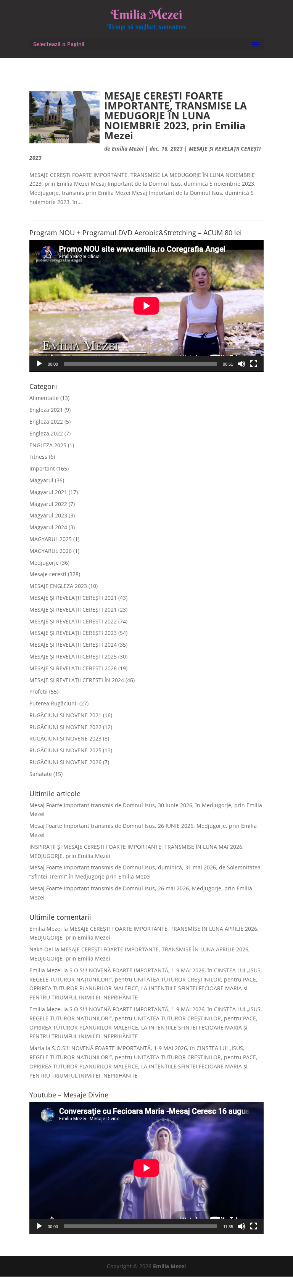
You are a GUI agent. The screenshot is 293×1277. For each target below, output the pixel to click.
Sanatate (40, 773)
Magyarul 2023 (48, 515)
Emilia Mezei (127, 148)
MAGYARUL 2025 (50, 539)
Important (42, 468)
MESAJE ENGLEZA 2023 (58, 586)
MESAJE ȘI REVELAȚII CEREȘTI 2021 (73, 597)
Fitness (38, 456)
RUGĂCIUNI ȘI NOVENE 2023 (65, 738)
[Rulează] (39, 364)
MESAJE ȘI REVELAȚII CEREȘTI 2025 (73, 656)
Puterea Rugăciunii (53, 703)
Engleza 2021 (46, 409)
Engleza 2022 (46, 421)
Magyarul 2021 (48, 492)
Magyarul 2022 (48, 504)
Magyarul (41, 480)
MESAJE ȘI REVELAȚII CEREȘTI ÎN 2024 (76, 680)
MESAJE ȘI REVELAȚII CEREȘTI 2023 (73, 632)
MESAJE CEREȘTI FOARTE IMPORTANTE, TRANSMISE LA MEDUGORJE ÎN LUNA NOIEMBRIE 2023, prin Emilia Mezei (175, 115)
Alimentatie (44, 398)
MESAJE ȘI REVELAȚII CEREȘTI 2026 (73, 668)
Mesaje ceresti (47, 574)
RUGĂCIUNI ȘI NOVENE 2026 (65, 762)
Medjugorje (44, 562)
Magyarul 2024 (48, 527)
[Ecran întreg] (254, 364)
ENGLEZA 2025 (47, 445)
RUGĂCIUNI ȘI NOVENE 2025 (65, 750)
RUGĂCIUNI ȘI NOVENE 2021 (65, 715)
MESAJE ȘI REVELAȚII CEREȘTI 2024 (73, 644)
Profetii (38, 691)
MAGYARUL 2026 (50, 550)
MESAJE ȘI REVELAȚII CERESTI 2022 (73, 621)
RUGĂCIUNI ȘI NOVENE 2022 (65, 727)
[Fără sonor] (241, 364)
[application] (146, 306)
